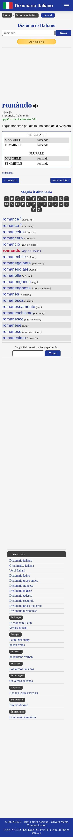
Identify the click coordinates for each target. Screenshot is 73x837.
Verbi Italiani (17, 570)
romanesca (13, 300)
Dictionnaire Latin (20, 622)
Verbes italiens (18, 627)
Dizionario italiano (20, 560)
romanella (12, 275)
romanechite (14, 256)
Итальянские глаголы (23, 693)
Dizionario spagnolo (21, 600)
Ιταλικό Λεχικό (18, 705)
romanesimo (14, 337)
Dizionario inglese (20, 590)
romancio (11, 244)
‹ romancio (10, 180)
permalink (7, 172)
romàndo (48, 15)
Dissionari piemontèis (22, 717)
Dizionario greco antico (23, 580)
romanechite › (60, 180)
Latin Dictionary (19, 639)
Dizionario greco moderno (25, 605)
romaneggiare (16, 269)
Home (7, 15)
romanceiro (13, 231)
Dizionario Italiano (26, 15)
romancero (13, 238)
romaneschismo (18, 312)
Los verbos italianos (21, 669)
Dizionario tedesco (20, 595)
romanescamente (19, 306)
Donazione (36, 41)
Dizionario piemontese (23, 610)
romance (12, 219)
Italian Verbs (17, 644)
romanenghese (17, 281)
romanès (11, 294)
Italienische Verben (21, 657)
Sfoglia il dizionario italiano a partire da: (36, 347)
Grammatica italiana (21, 565)
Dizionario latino (19, 575)
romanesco (13, 319)
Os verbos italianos (21, 681)
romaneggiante (17, 263)
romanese (12, 325)
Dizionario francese (21, 585)
